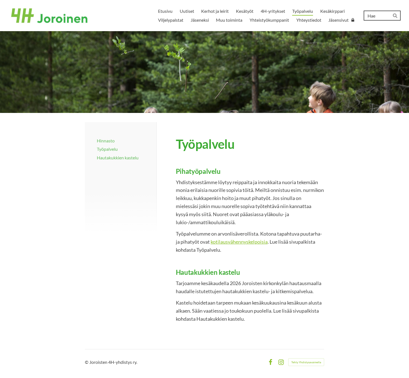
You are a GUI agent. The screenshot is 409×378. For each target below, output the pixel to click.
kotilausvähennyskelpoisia (239, 242)
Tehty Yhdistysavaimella (306, 362)
